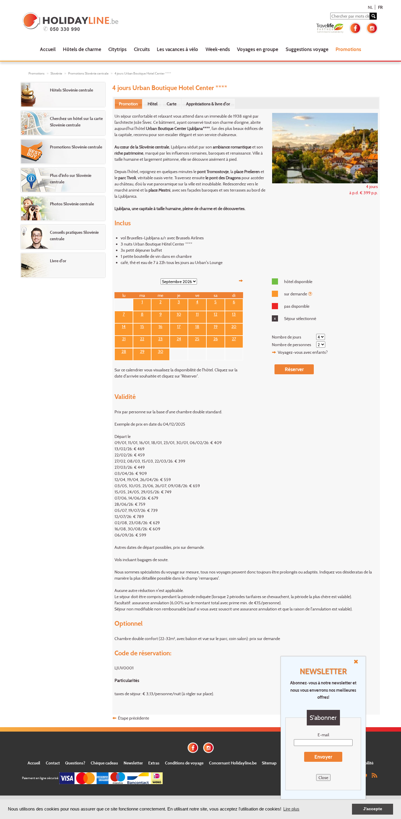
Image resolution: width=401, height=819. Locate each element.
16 (160, 326)
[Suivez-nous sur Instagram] (372, 27)
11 (197, 314)
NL (370, 7)
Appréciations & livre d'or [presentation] (208, 103)
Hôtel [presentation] (152, 103)
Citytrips (117, 49)
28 (124, 351)
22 (142, 338)
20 (233, 326)
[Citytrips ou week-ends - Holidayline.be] (93, 22)
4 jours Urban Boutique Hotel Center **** (142, 73)
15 (142, 326)
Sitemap (269, 762)
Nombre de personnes (291, 344)
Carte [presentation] (171, 103)
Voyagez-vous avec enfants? (303, 352)
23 (160, 338)
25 (197, 338)
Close (323, 777)
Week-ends (217, 49)
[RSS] (374, 775)
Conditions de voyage (184, 762)
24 (179, 338)
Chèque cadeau (104, 762)
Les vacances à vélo (177, 49)
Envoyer (323, 757)
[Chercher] (373, 16)
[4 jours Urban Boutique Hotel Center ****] (322, 147)
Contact (53, 762)
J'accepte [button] (372, 809)
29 (142, 351)
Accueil (47, 49)
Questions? (75, 762)
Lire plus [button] (291, 808)
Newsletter (133, 762)
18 (197, 326)
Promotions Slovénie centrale (88, 73)
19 (216, 326)
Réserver (294, 369)
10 (179, 314)
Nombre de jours (286, 336)
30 (160, 351)
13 (234, 314)
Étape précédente (133, 717)
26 (215, 338)
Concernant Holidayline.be (233, 762)
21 (124, 338)
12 (215, 314)
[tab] (128, 104)
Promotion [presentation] (128, 103)
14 (124, 326)
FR (380, 7)
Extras (153, 762)
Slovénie (56, 73)
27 (234, 338)
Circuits (142, 49)
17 (179, 326)
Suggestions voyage (307, 49)
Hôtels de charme (82, 49)
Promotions (348, 49)
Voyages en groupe (257, 49)
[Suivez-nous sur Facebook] (355, 27)
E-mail (323, 734)
